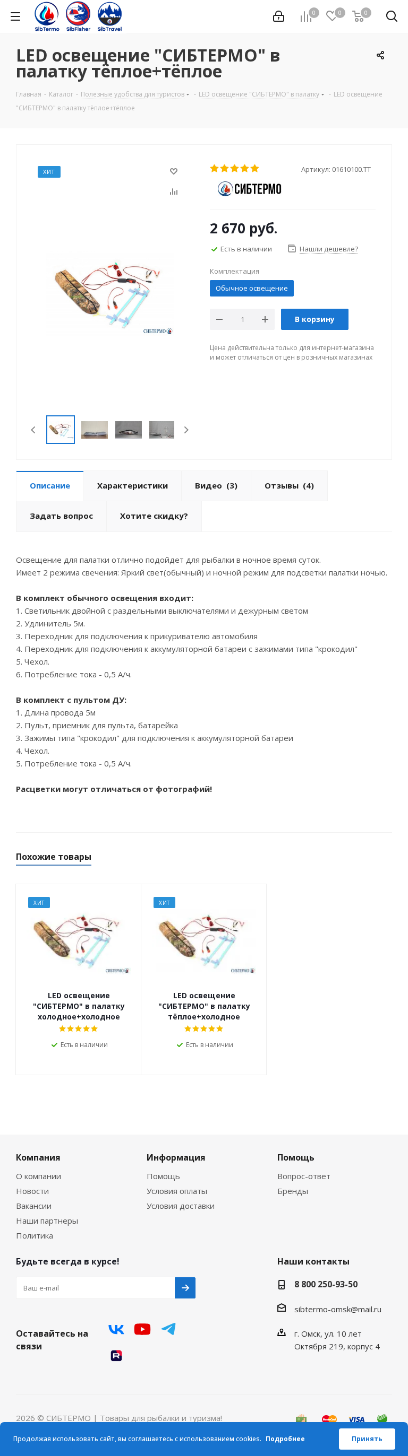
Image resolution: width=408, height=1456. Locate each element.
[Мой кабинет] (278, 16)
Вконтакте (116, 1329)
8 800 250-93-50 (326, 1284)
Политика (34, 1235)
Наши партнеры (47, 1220)
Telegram (168, 1329)
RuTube (116, 1355)
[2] (225, 168)
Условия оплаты (177, 1190)
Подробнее (285, 1438)
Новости (32, 1190)
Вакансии (34, 1205)
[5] (255, 168)
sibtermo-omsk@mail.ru (337, 1309)
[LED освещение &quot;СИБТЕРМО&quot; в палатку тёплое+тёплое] (110, 292)
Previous (33, 430)
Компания (38, 1157)
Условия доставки (181, 1205)
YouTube (142, 1329)
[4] (245, 168)
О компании (38, 1176)
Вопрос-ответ (303, 1176)
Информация (176, 1157)
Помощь (163, 1176)
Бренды (292, 1190)
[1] (215, 168)
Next (186, 430)
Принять (367, 1438)
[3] (235, 168)
